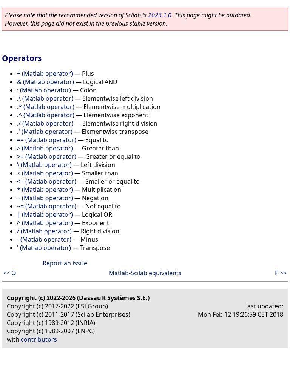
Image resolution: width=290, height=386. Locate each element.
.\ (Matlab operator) (45, 98)
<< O (9, 273)
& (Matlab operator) (45, 82)
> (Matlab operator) (45, 148)
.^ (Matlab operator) (45, 115)
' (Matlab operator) (44, 248)
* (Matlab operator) (45, 189)
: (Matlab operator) (44, 90)
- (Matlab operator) (44, 239)
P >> (281, 273)
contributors (39, 339)
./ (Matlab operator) (45, 123)
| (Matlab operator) (45, 214)
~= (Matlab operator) (46, 206)
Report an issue (65, 263)
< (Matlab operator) (45, 173)
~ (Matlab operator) (45, 198)
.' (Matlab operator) (44, 131)
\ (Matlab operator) (44, 165)
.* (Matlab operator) (45, 107)
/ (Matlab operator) (44, 231)
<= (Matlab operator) (46, 181)
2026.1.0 (159, 15)
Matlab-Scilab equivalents (145, 273)
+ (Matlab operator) (45, 73)
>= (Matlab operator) (46, 156)
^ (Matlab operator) (45, 223)
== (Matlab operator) (46, 140)
